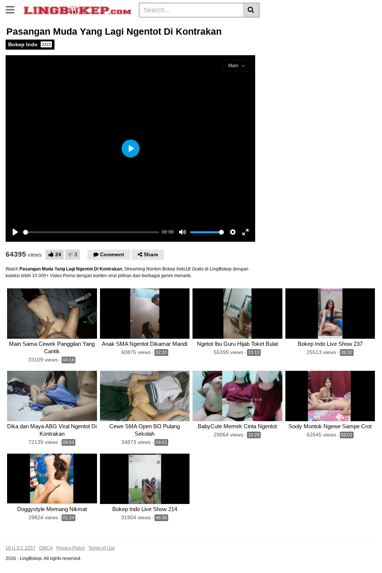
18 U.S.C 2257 (20, 548)
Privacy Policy (70, 548)
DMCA (46, 548)
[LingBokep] (77, 10)
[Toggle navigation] (13, 9)
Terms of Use (101, 548)
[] (251, 10)
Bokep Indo (29, 44)
